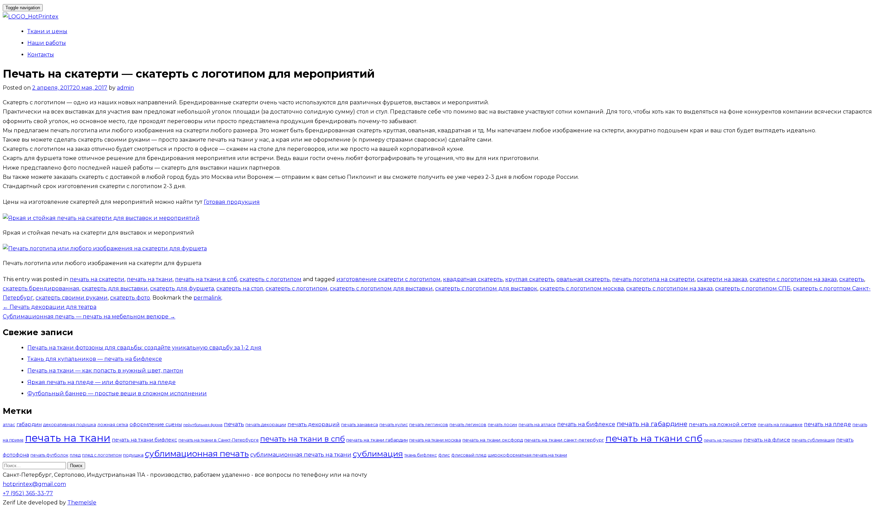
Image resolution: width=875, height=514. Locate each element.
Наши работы (46, 43)
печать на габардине (652, 424)
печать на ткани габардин (377, 440)
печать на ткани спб (653, 438)
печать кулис (393, 424)
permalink (207, 297)
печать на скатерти (97, 279)
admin (125, 87)
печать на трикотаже (723, 440)
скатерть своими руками (72, 297)
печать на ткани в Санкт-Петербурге (218, 440)
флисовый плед (468, 455)
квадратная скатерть (473, 279)
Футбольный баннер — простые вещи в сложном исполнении (117, 393)
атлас (9, 424)
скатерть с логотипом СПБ (753, 288)
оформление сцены (156, 424)
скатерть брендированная (41, 288)
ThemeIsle (81, 502)
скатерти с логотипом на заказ (793, 279)
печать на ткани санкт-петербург (564, 440)
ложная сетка (112, 424)
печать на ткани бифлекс (144, 440)
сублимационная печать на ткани (300, 454)
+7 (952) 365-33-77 (28, 493)
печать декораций (313, 424)
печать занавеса (359, 424)
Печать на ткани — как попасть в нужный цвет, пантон (105, 370)
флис (444, 455)
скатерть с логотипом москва (582, 288)
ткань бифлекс (420, 455)
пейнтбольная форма (203, 425)
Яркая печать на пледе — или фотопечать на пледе (101, 382)
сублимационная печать (197, 454)
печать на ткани (150, 279)
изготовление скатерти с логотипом (388, 279)
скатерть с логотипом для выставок (486, 288)
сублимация (378, 454)
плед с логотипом (102, 455)
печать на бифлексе (586, 424)
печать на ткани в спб (206, 279)
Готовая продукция (232, 202)
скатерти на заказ (722, 279)
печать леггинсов (428, 424)
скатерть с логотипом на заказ (669, 288)
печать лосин (502, 424)
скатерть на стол (239, 288)
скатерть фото (130, 297)
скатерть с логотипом (270, 279)
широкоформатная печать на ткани (527, 455)
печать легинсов (467, 424)
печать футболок (49, 455)
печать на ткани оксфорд (492, 440)
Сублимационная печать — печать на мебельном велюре (89, 316)
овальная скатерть (583, 279)
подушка (133, 455)
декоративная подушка (69, 424)
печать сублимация (813, 440)
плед (75, 455)
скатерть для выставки (115, 288)
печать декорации (265, 424)
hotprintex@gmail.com (34, 484)
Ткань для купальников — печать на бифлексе (94, 359)
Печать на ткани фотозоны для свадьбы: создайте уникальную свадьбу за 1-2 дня (144, 347)
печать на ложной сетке (722, 424)
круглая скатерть (529, 279)
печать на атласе (537, 424)
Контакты (40, 54)
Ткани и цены (47, 31)
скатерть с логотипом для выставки (381, 288)
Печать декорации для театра (49, 307)
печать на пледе (827, 424)
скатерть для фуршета (182, 288)
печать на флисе (766, 439)
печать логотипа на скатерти (653, 279)
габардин (29, 424)
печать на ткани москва (435, 440)
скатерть (851, 279)
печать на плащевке (780, 424)
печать (234, 424)
